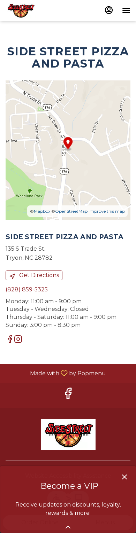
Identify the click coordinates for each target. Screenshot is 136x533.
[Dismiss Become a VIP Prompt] (124, 477)
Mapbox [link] (42, 211)
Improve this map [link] (107, 211)
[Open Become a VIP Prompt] (68, 527)
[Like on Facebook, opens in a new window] (10, 340)
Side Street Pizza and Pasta (68, 434)
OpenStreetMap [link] (71, 211)
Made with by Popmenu (55, 373)
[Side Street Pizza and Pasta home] (37, 10)
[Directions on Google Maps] (68, 150)
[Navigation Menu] (126, 10)
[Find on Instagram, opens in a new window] (18, 340)
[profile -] (109, 10)
